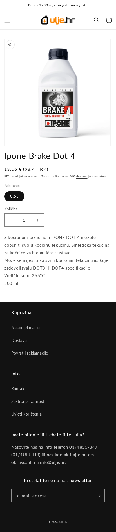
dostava (82, 176)
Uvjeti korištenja (26, 414)
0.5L (14, 196)
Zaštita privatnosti (28, 401)
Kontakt (18, 388)
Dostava (19, 340)
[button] (7, 20)
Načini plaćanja (25, 327)
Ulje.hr (63, 522)
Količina (10, 209)
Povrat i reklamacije (29, 353)
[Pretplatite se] (98, 495)
